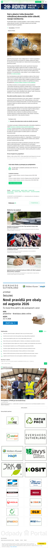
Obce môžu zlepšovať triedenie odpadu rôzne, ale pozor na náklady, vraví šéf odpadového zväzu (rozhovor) (22, 343)
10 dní (41, 331)
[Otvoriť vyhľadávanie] (43, 2)
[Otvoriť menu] (45, 2)
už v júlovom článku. (16, 73)
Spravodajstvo (12, 27)
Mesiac (45, 331)
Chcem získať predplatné (15, 183)
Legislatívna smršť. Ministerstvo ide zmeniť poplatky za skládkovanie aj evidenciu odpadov (19, 355)
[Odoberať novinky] (45, 363)
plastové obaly (10, 191)
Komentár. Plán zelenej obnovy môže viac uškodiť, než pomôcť (24, 121)
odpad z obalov (24, 190)
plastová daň (31, 190)
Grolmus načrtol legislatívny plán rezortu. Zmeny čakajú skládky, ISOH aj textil (17, 338)
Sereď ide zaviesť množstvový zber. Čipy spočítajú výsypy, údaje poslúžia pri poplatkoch (19, 336)
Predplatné (38, 1)
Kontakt (25, 540)
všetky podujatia (24, 407)
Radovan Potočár (26, 191)
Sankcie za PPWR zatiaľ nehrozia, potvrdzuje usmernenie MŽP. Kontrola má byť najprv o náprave (20, 353)
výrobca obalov (10, 193)
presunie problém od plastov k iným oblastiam (24, 82)
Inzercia (21, 540)
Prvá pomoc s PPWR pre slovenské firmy (13, 400)
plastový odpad (18, 191)
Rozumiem (41, 543)
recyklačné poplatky (35, 191)
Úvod (2, 2)
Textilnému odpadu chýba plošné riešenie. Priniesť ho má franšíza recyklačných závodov (19, 348)
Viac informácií (13, 546)
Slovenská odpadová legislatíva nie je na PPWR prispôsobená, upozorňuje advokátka (18, 345)
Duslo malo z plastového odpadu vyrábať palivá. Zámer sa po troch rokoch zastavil (17, 333)
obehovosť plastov (16, 190)
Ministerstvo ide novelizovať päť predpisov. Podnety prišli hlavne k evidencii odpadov (18, 350)
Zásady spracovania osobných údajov (7, 540)
